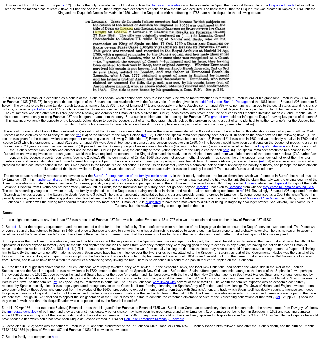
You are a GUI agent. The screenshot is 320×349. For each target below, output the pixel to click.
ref (64, 5)
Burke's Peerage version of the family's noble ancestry (133, 176)
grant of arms (40, 109)
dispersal (280, 183)
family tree (118, 179)
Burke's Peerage (236, 102)
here (226, 150)
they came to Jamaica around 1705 (288, 187)
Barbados (235, 187)
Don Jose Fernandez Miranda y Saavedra (154, 319)
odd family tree (211, 102)
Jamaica (202, 187)
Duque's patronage (271, 146)
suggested (153, 202)
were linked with (164, 282)
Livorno (250, 183)
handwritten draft (48, 179)
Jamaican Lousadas (166, 5)
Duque (281, 5)
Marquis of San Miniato (263, 198)
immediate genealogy (23, 311)
